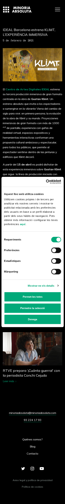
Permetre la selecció (32, 308)
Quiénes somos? (32, 439)
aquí (22, 224)
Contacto (32, 453)
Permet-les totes (32, 296)
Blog (32, 446)
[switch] (56, 250)
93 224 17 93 (32, 420)
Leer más (32, 357)
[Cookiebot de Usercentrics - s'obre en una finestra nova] (46, 181)
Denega (32, 319)
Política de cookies (32, 486)
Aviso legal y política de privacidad (33, 480)
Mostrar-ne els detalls (41, 285)
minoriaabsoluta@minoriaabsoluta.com (32, 413)
